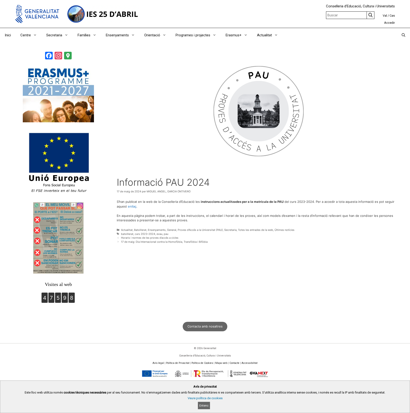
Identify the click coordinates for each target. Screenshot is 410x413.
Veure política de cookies (205, 398)
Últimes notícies (284, 230)
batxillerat (127, 234)
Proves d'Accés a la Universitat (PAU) (200, 230)
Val (385, 15)
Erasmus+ (234, 35)
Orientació (152, 35)
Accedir (389, 22)
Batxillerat (140, 230)
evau (159, 234)
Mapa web (221, 363)
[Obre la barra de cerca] (403, 35)
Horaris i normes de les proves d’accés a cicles (149, 237)
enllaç (132, 206)
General (171, 230)
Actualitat (264, 35)
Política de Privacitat (177, 363)
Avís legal (158, 363)
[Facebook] (49, 56)
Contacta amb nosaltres (205, 326)
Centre (25, 35)
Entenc (204, 405)
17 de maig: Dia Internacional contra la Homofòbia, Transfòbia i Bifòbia (164, 241)
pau (166, 234)
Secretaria (54, 35)
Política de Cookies (202, 363)
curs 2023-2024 (145, 234)
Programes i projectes (193, 35)
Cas (392, 15)
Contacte (234, 363)
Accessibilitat (249, 363)
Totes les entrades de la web (255, 230)
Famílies (84, 35)
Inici (8, 35)
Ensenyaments (117, 35)
